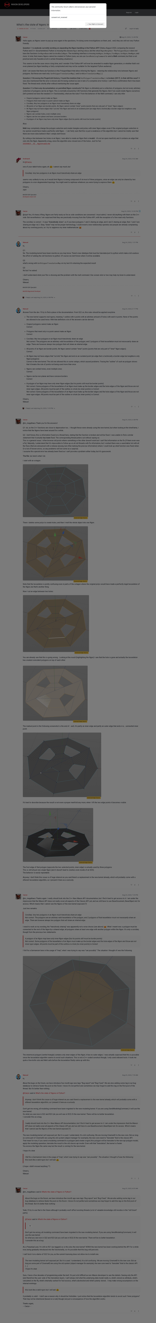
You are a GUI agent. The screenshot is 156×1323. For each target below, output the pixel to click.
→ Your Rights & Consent (95, 24)
